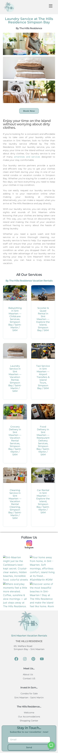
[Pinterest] (33, 659)
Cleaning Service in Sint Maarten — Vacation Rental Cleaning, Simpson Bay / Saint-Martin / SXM (14, 504)
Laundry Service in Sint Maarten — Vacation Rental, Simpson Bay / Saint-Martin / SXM (14, 378)
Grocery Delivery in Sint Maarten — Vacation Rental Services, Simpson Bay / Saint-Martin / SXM (14, 440)
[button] (50, 6)
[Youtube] (42, 659)
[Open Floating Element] (51, 745)
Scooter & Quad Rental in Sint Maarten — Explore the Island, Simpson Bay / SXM (43, 319)
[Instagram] (25, 659)
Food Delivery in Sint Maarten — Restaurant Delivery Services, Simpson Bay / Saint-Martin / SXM (43, 440)
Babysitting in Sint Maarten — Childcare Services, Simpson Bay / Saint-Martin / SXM (15, 319)
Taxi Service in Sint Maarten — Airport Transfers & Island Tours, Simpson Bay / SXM (43, 377)
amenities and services (27, 156)
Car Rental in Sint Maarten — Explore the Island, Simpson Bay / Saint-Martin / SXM (43, 501)
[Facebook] (16, 659)
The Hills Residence (29, 641)
